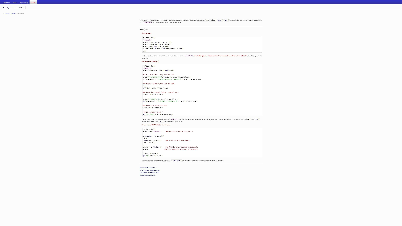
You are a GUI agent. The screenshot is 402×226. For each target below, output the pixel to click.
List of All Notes (10, 13)
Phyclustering (24, 3)
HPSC (15, 3)
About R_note (7, 8)
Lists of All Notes (19, 8)
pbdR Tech (7, 3)
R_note (33, 3)
